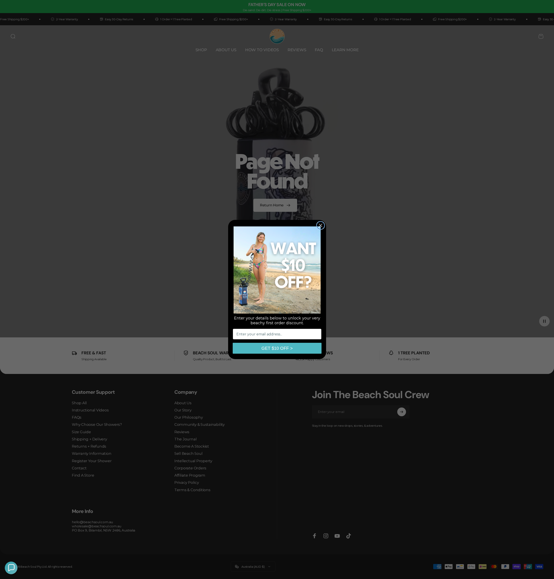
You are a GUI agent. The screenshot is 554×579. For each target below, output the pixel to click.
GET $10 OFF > (277, 348)
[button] (11, 568)
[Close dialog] (320, 225)
